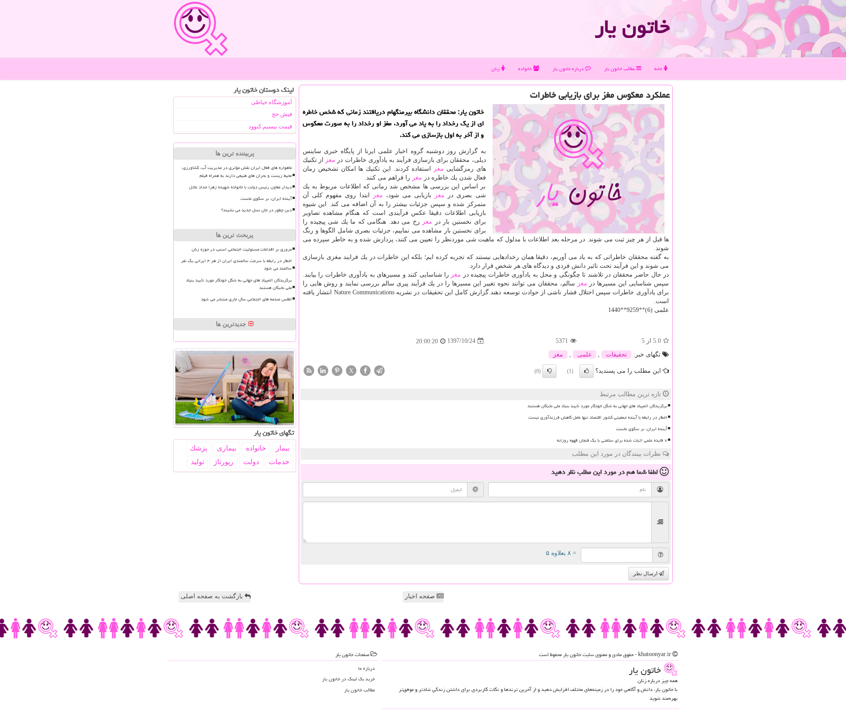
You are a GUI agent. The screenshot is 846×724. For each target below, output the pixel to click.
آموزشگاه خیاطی (271, 102)
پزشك (198, 448)
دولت (251, 461)
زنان (496, 68)
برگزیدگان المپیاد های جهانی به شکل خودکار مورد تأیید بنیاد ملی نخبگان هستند (597, 405)
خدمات (279, 461)
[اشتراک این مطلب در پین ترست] (337, 370)
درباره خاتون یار (569, 68)
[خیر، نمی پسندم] (549, 371)
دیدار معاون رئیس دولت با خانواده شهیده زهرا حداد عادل (240, 187)
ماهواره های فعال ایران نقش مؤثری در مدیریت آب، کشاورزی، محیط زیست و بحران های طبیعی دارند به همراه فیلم (237, 171)
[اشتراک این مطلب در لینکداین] (323, 370)
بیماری (226, 448)
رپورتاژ (224, 461)
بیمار (282, 448)
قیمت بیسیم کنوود (270, 126)
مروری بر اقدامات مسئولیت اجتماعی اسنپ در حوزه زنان (242, 249)
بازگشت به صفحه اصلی (213, 596)
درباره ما (366, 668)
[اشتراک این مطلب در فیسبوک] (365, 370)
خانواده (525, 68)
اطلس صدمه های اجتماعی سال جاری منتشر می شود (246, 299)
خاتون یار (632, 26)
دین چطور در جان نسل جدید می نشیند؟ (256, 210)
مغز (330, 160)
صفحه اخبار (421, 596)
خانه (659, 68)
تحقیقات (616, 354)
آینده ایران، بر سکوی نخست (641, 428)
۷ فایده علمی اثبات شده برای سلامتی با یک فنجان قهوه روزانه (612, 440)
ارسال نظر (646, 573)
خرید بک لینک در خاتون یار (348, 678)
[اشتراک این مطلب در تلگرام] (379, 370)
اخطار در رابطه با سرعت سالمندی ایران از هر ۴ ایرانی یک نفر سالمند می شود (236, 264)
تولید (197, 461)
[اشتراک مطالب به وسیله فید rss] (309, 370)
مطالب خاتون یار (620, 68)
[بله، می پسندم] (586, 371)
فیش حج (282, 114)
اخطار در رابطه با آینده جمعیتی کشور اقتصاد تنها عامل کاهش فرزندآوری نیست (597, 417)
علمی (584, 354)
